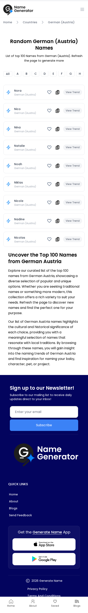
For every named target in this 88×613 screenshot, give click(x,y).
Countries (30, 22)
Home (7, 22)
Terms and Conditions (44, 596)
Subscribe (44, 425)
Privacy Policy (37, 589)
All (8, 74)
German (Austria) (61, 22)
